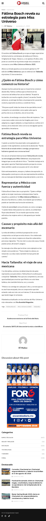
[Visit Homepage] (23, 3)
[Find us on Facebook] (2, 516)
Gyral (16, 513)
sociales (5, 445)
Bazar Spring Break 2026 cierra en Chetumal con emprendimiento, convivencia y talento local (26, 496)
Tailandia (39, 72)
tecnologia (6, 449)
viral (4, 458)
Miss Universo (15, 72)
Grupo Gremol (10, 513)
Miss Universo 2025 (24, 306)
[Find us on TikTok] (9, 516)
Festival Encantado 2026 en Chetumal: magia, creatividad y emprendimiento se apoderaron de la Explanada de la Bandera (27, 484)
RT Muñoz (8, 26)
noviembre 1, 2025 (23, 26)
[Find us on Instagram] (5, 516)
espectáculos (10, 9)
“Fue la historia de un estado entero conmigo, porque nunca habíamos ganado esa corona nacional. (22, 148)
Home (3, 9)
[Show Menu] (3, 3)
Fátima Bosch (11, 306)
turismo (5, 454)
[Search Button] (43, 3)
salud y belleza (8, 441)
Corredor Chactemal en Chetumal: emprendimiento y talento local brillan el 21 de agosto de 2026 (27, 471)
